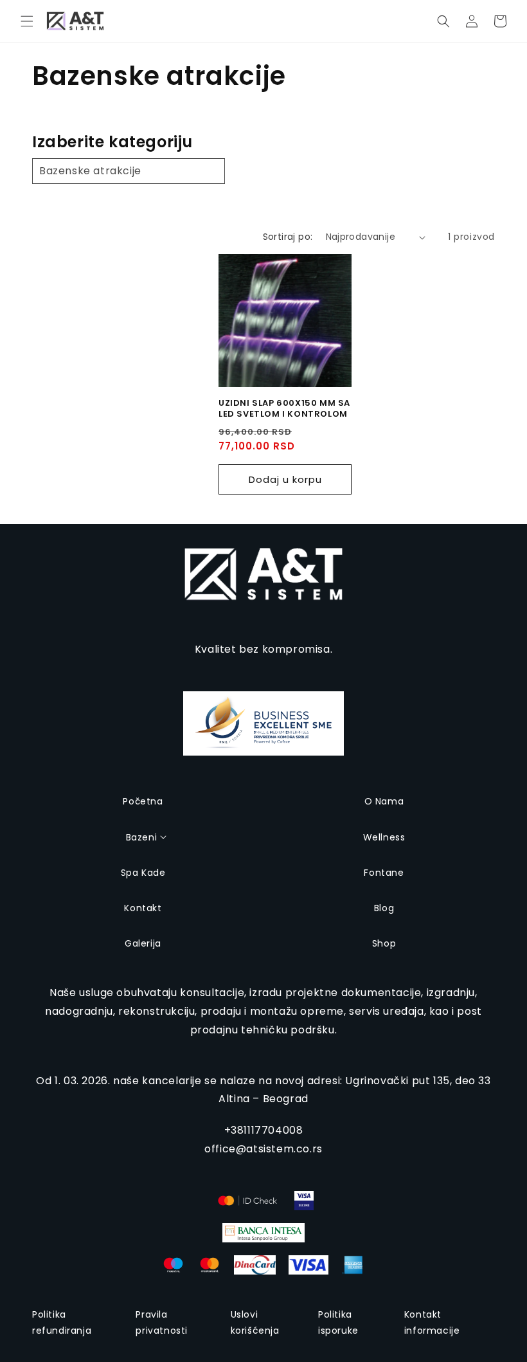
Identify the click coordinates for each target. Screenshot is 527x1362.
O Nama (384, 801)
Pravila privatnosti (162, 1322)
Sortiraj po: (288, 236)
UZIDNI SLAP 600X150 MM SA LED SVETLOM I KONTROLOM (284, 409)
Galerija (143, 943)
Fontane (384, 872)
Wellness (384, 837)
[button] (27, 21)
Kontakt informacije (432, 1322)
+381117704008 (263, 1130)
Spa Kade (143, 872)
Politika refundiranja (61, 1322)
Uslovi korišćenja (255, 1322)
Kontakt (142, 908)
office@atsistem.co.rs (263, 1148)
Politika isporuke (338, 1322)
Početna (143, 801)
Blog (384, 908)
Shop (384, 943)
